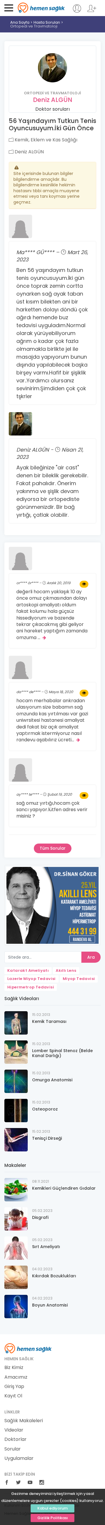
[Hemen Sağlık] (28, 1348)
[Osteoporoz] (16, 1110)
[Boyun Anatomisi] (16, 1306)
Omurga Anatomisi (52, 1080)
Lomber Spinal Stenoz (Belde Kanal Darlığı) (62, 1053)
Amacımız (15, 1377)
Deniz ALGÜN (52, 100)
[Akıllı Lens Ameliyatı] (52, 905)
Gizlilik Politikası (52, 1518)
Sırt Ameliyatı (46, 1247)
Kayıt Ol (13, 1396)
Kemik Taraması (49, 1021)
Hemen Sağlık (41, 7)
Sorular (12, 1449)
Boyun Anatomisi (50, 1305)
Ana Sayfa (19, 22)
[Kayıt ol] (92, 11)
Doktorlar (15, 1439)
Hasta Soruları (47, 22)
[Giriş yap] (77, 11)
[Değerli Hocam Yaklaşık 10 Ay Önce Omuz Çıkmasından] (84, 584)
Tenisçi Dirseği (47, 1138)
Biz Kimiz (13, 1367)
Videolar (13, 1430)
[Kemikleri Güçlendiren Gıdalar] (16, 1189)
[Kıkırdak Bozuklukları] (16, 1277)
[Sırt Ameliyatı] (16, 1247)
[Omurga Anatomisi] (16, 1081)
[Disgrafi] (16, 1218)
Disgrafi (40, 1217)
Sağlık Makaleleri (23, 1421)
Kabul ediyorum (52, 1508)
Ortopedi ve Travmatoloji (33, 26)
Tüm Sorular (53, 848)
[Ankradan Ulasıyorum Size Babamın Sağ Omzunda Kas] (84, 693)
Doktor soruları (52, 109)
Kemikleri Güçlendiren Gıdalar (64, 1188)
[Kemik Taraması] (16, 1022)
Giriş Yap (14, 1386)
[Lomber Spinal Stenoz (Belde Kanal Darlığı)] (16, 1051)
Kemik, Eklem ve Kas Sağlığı (45, 139)
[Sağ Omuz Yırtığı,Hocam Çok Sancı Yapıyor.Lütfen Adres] (84, 795)
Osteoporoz (45, 1109)
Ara (91, 957)
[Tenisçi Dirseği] (16, 1139)
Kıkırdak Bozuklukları (54, 1276)
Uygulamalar (19, 1458)
